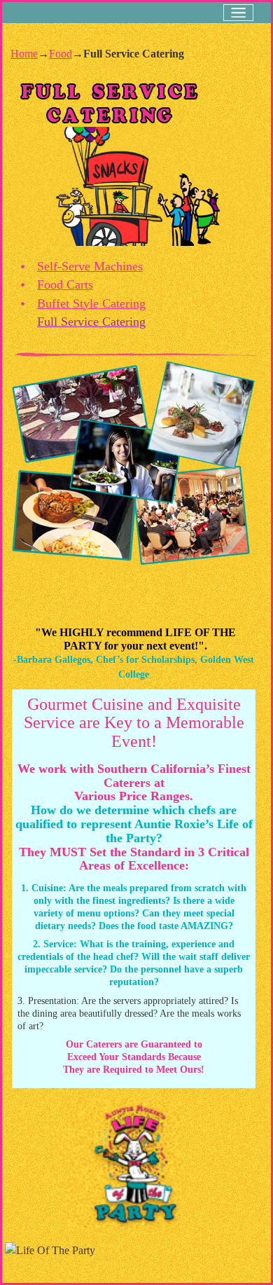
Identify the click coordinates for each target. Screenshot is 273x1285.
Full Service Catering (91, 322)
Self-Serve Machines (90, 266)
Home (24, 54)
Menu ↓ (238, 13)
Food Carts (65, 284)
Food (60, 54)
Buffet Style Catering (91, 303)
